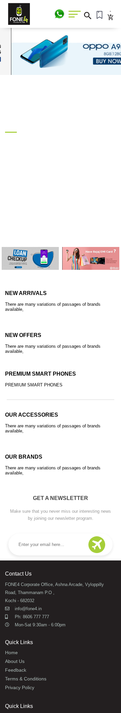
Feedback (15, 670)
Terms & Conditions (25, 678)
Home (11, 652)
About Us (15, 661)
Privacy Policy (19, 687)
